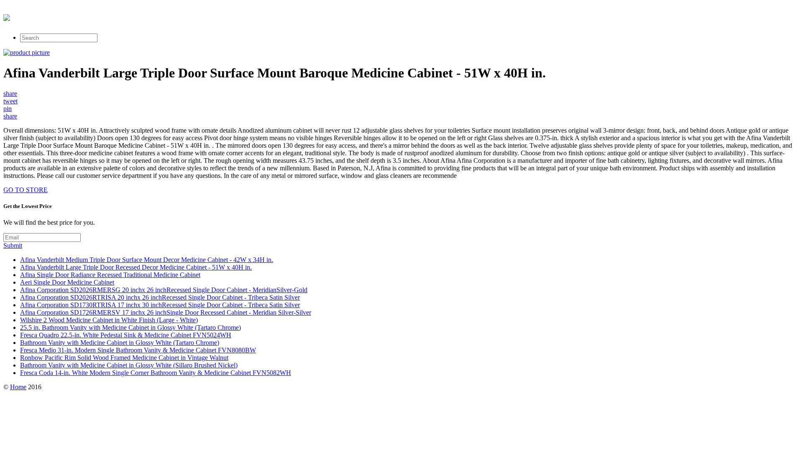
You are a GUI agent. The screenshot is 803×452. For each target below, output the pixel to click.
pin (7, 108)
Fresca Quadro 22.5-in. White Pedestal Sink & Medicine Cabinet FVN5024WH (125, 335)
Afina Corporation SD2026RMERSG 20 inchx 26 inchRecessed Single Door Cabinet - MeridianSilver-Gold (163, 289)
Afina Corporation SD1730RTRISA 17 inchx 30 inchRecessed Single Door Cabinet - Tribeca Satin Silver (160, 304)
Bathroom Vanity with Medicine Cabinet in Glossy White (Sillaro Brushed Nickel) (129, 365)
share (10, 93)
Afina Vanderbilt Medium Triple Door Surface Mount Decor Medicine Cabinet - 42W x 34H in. (146, 259)
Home (18, 386)
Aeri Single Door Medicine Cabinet (67, 282)
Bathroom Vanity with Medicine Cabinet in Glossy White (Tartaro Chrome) (119, 342)
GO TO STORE (25, 189)
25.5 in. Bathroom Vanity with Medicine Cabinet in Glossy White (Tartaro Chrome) (130, 327)
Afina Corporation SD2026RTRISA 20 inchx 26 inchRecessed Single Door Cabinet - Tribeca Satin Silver (160, 297)
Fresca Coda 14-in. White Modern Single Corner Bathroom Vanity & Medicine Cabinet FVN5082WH (155, 372)
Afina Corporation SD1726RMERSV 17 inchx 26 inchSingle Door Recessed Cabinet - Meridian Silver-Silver (165, 312)
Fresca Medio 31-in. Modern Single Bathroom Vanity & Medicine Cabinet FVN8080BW (138, 350)
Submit (12, 245)
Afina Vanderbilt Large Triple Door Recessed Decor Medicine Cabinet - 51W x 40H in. (136, 267)
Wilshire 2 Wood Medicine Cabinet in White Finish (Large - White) (109, 320)
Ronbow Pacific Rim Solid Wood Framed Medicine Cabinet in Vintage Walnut (124, 357)
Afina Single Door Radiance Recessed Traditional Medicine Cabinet (110, 274)
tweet (10, 101)
